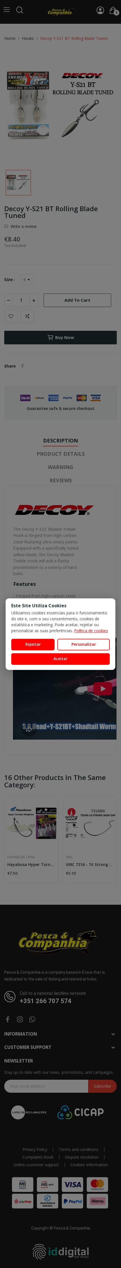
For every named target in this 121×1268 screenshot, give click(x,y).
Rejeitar (33, 644)
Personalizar (83, 644)
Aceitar (60, 658)
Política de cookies (91, 631)
